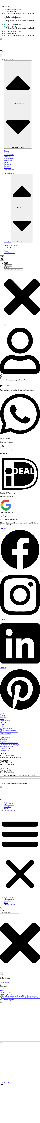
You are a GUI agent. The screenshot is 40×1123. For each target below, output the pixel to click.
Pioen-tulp (7, 153)
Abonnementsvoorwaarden (9, 732)
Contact (2, 726)
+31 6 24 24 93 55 (8, 755)
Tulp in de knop (9, 158)
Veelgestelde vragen (6, 728)
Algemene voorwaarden (8, 730)
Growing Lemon (30, 775)
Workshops (3, 739)
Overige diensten (9, 810)
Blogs (2, 724)
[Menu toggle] (1, 55)
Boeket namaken (5, 748)
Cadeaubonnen (9, 170)
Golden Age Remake (11, 245)
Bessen (6, 166)
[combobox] (13, 269)
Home (2, 380)
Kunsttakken (8, 164)
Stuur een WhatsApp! (7, 442)
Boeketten (3, 717)
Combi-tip (7, 247)
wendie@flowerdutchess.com (11, 757)
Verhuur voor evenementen (9, 743)
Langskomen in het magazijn (9, 745)
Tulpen (6, 151)
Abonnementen (5, 721)
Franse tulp (7, 157)
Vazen (2, 719)
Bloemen (3, 715)
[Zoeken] (5, 325)
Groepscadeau (4, 750)
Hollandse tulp (9, 155)
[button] (20, 854)
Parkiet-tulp (8, 160)
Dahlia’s (6, 162)
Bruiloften (3, 741)
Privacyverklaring (5, 734)
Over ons (3, 722)
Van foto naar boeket (6, 746)
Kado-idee (7, 168)
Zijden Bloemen (9, 803)
